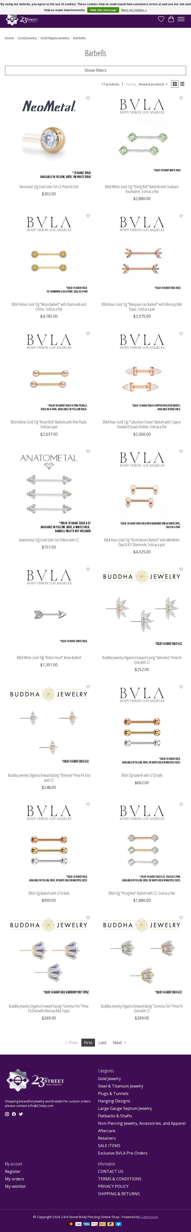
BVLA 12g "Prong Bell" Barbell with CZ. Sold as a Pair (142, 893)
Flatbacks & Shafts (115, 1116)
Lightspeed (149, 1217)
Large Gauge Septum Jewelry (125, 1108)
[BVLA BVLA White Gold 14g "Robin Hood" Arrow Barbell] (49, 608)
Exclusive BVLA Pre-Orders (122, 1153)
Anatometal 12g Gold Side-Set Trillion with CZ (49, 540)
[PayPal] (102, 1224)
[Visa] (78, 1224)
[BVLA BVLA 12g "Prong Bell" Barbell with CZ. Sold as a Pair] (142, 844)
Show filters (95, 70)
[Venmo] (118, 1224)
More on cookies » (134, 10)
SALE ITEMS (109, 1145)
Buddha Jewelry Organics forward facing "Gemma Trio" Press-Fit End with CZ (142, 1008)
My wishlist (15, 1186)
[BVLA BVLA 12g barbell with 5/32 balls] (142, 726)
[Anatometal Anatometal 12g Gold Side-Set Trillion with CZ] (49, 491)
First (88, 1042)
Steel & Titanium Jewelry (120, 1086)
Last (102, 1042)
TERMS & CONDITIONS (120, 1179)
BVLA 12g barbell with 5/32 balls (142, 775)
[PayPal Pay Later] (110, 1224)
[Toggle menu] (181, 19)
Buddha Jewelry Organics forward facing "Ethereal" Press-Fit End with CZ (49, 778)
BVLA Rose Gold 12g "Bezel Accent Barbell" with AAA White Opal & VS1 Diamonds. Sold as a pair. (142, 542)
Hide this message (103, 10)
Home (9, 38)
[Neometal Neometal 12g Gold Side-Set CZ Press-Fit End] (49, 137)
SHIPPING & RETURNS (119, 1194)
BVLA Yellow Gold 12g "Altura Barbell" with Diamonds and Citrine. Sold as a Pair (49, 307)
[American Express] (86, 1224)
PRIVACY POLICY (113, 1186)
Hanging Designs (114, 1101)
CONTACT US (110, 1171)
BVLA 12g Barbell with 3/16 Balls (49, 893)
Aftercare (106, 1130)
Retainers (107, 1138)
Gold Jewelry (27, 38)
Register (13, 1171)
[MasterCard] (70, 1224)
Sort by (131, 84)
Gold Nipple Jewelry (55, 38)
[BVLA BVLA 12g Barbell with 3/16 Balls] (49, 844)
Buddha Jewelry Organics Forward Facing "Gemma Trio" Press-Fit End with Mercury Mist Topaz (49, 1008)
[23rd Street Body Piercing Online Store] (22, 19)
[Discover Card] (94, 1224)
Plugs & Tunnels (113, 1093)
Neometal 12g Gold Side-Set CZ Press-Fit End (49, 186)
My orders (14, 1179)
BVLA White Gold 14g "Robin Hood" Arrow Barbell (49, 657)
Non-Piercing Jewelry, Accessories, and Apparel (142, 1123)
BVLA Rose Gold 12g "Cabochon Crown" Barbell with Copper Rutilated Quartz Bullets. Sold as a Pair (142, 424)
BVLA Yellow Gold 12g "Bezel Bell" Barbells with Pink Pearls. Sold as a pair (49, 424)
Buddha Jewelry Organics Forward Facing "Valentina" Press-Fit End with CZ (142, 660)
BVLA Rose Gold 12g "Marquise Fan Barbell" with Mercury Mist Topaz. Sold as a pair (142, 307)
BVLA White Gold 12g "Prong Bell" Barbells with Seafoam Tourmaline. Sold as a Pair (142, 189)
